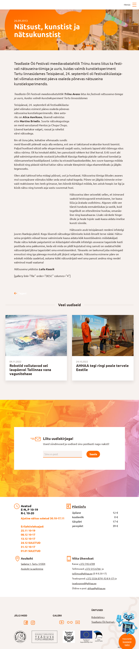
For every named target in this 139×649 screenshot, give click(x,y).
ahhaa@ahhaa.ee (96, 588)
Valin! (127, 645)
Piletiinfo (79, 506)
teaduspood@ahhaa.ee (84, 583)
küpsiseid (127, 642)
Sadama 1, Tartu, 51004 (33, 564)
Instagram (33, 623)
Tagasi (22, 293)
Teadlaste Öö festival (102, 622)
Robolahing (97, 617)
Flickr (70, 622)
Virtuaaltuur (78, 622)
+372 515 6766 (93, 569)
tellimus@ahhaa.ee (82, 573)
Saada (93, 454)
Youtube (61, 622)
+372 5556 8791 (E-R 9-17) (100, 578)
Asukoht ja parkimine (32, 569)
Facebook (26, 623)
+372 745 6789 (87, 564)
